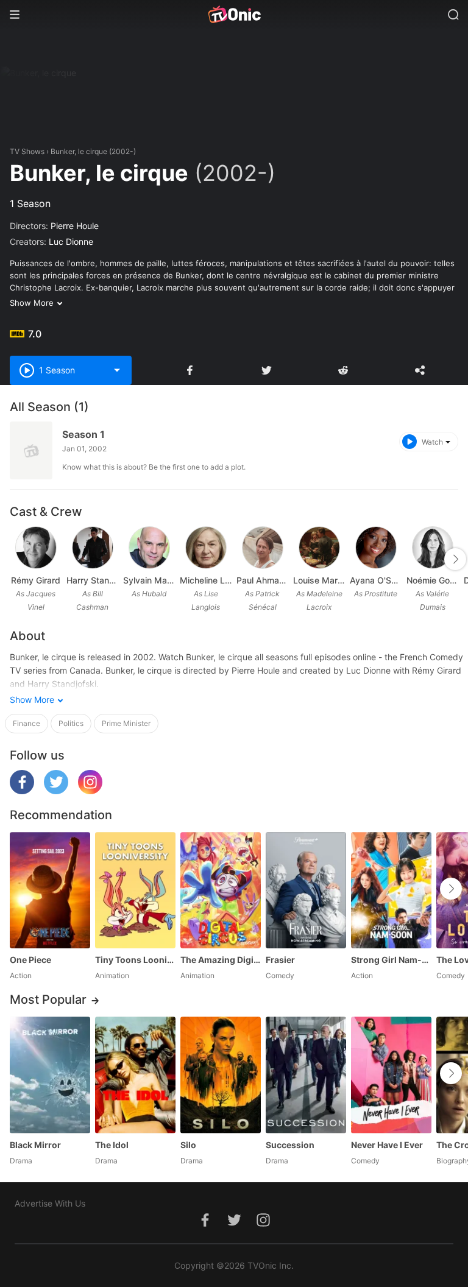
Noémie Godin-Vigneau (432, 580)
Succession (290, 1145)
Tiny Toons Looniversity (135, 959)
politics (70, 723)
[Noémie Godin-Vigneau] (432, 547)
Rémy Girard (35, 580)
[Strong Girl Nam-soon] (391, 890)
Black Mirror (35, 1145)
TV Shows (27, 151)
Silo (188, 1145)
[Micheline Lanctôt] (206, 547)
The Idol (112, 1145)
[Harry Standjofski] (92, 547)
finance (26, 723)
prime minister (126, 723)
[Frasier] (306, 890)
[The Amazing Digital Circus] (220, 890)
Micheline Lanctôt (206, 580)
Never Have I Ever (387, 1145)
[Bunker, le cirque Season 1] (31, 450)
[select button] (117, 370)
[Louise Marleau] (319, 547)
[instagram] (90, 791)
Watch (432, 441)
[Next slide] (455, 559)
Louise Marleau (319, 580)
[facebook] (22, 791)
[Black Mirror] (50, 1075)
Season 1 (83, 434)
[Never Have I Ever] (391, 1075)
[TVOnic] (234, 14)
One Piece (30, 959)
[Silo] (220, 1075)
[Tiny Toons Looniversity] (135, 890)
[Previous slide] (18, 559)
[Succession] (306, 1075)
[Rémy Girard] (36, 547)
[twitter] (56, 791)
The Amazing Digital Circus (220, 959)
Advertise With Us (50, 1203)
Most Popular (48, 999)
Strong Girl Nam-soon (391, 959)
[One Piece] (50, 890)
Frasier (280, 959)
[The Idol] (135, 1075)
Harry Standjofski (92, 580)
